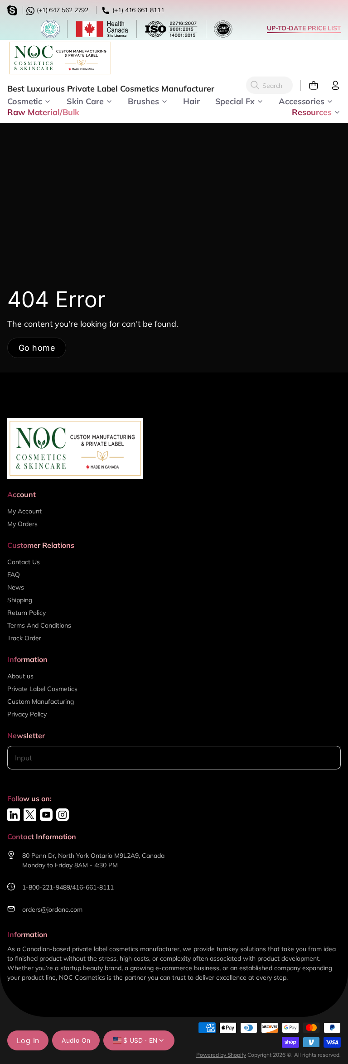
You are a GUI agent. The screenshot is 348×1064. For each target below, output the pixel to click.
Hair (191, 100)
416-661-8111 (93, 887)
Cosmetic (24, 100)
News (15, 587)
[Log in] (332, 85)
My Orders (22, 524)
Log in (28, 1040)
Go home (37, 348)
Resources (312, 111)
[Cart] (309, 85)
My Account (24, 511)
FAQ (13, 575)
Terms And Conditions (39, 625)
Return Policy (26, 613)
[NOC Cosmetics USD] (60, 58)
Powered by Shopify (221, 1054)
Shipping (19, 600)
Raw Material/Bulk (43, 111)
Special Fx (235, 100)
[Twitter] (30, 814)
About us (20, 676)
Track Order (24, 638)
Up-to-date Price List (304, 28)
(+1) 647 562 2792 (61, 10)
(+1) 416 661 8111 (137, 10)
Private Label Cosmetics (42, 689)
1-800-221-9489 (46, 887)
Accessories (301, 100)
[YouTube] (46, 814)
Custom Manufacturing (40, 701)
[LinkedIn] (13, 814)
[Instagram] (62, 814)
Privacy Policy (27, 714)
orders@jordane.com (52, 909)
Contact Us (23, 562)
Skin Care (85, 100)
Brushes (143, 100)
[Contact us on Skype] (13, 9)
